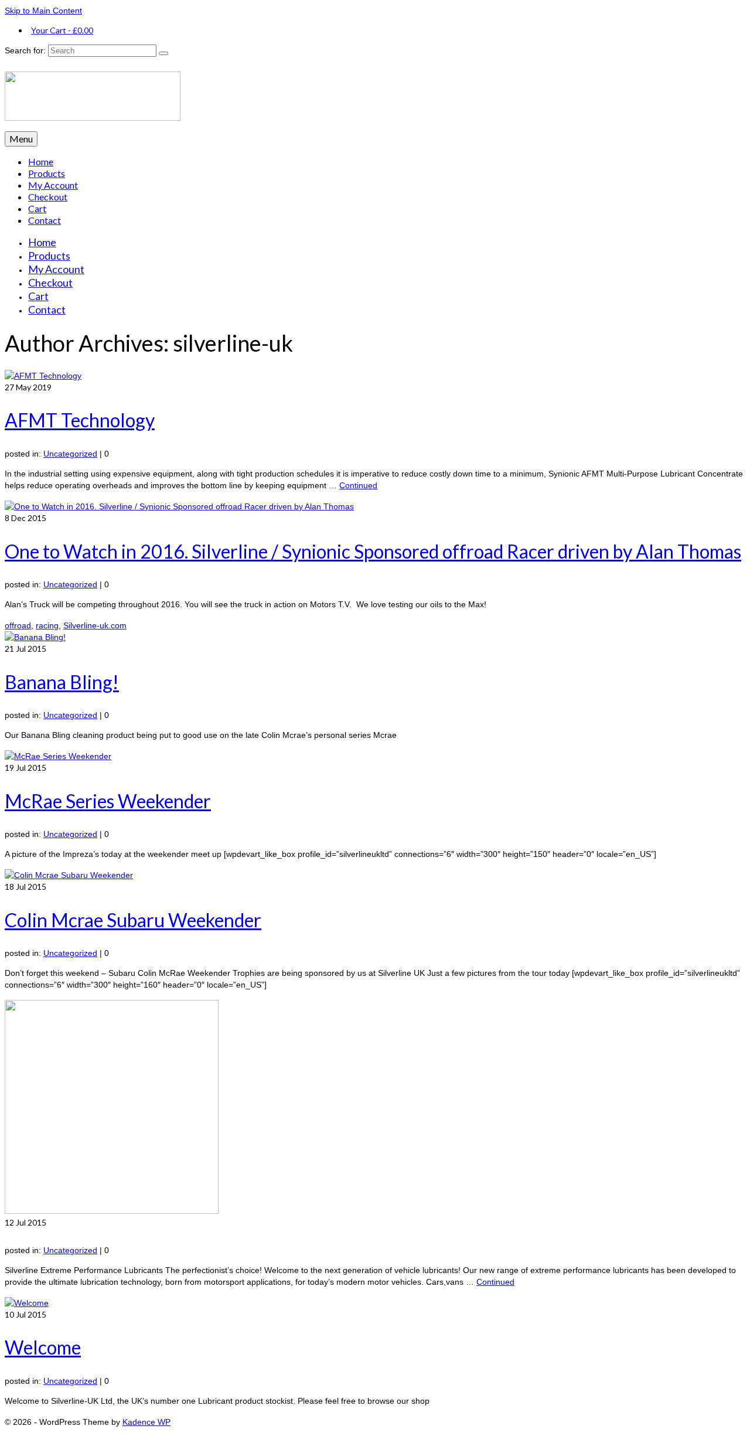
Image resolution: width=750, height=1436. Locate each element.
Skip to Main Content (43, 10)
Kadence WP (146, 1422)
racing (47, 625)
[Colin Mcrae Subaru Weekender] (69, 875)
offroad (18, 625)
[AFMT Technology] (43, 375)
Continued (358, 485)
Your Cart (62, 30)
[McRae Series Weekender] (58, 756)
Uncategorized (70, 453)
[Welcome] (27, 1303)
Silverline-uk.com (95, 625)
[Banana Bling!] (35, 637)
